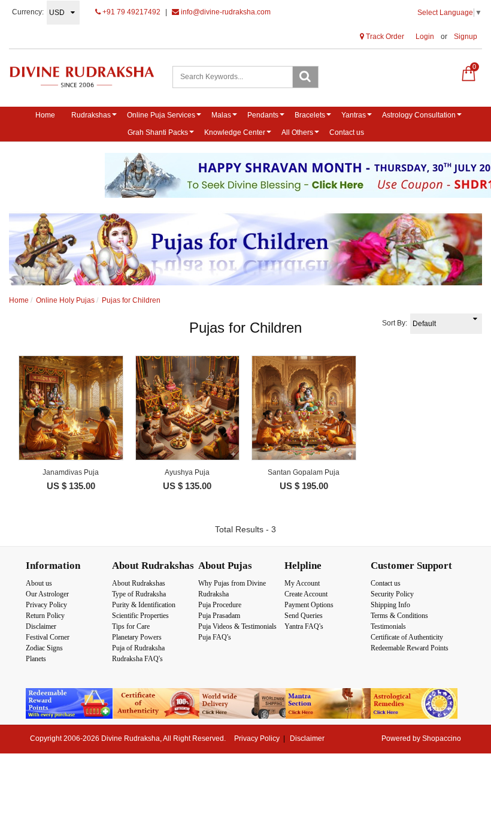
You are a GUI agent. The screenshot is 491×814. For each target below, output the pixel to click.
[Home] (81, 77)
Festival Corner (47, 637)
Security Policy (392, 594)
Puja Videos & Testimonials (237, 626)
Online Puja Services (161, 115)
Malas (221, 115)
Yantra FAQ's (303, 626)
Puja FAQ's (214, 637)
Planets (36, 659)
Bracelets (310, 115)
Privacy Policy (46, 605)
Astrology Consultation (419, 115)
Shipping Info (390, 605)
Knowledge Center (234, 132)
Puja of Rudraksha (138, 648)
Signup (465, 36)
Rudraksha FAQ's (137, 659)
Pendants (262, 115)
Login (425, 36)
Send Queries (303, 615)
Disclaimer (41, 626)
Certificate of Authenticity (407, 637)
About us (39, 583)
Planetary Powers (137, 637)
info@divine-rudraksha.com (225, 12)
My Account (302, 583)
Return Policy (45, 615)
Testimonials (388, 626)
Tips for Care (131, 626)
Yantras (353, 115)
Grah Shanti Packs (158, 132)
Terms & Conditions (399, 615)
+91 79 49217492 (130, 12)
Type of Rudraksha (139, 594)
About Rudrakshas (138, 583)
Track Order (384, 36)
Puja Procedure (219, 605)
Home (45, 115)
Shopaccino (441, 738)
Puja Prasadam (219, 615)
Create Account (306, 594)
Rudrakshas (91, 115)
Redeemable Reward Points (409, 648)
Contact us (346, 132)
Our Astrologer (47, 594)
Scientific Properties (140, 615)
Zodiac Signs (44, 648)
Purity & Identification (143, 605)
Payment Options (309, 605)
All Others (297, 132)
